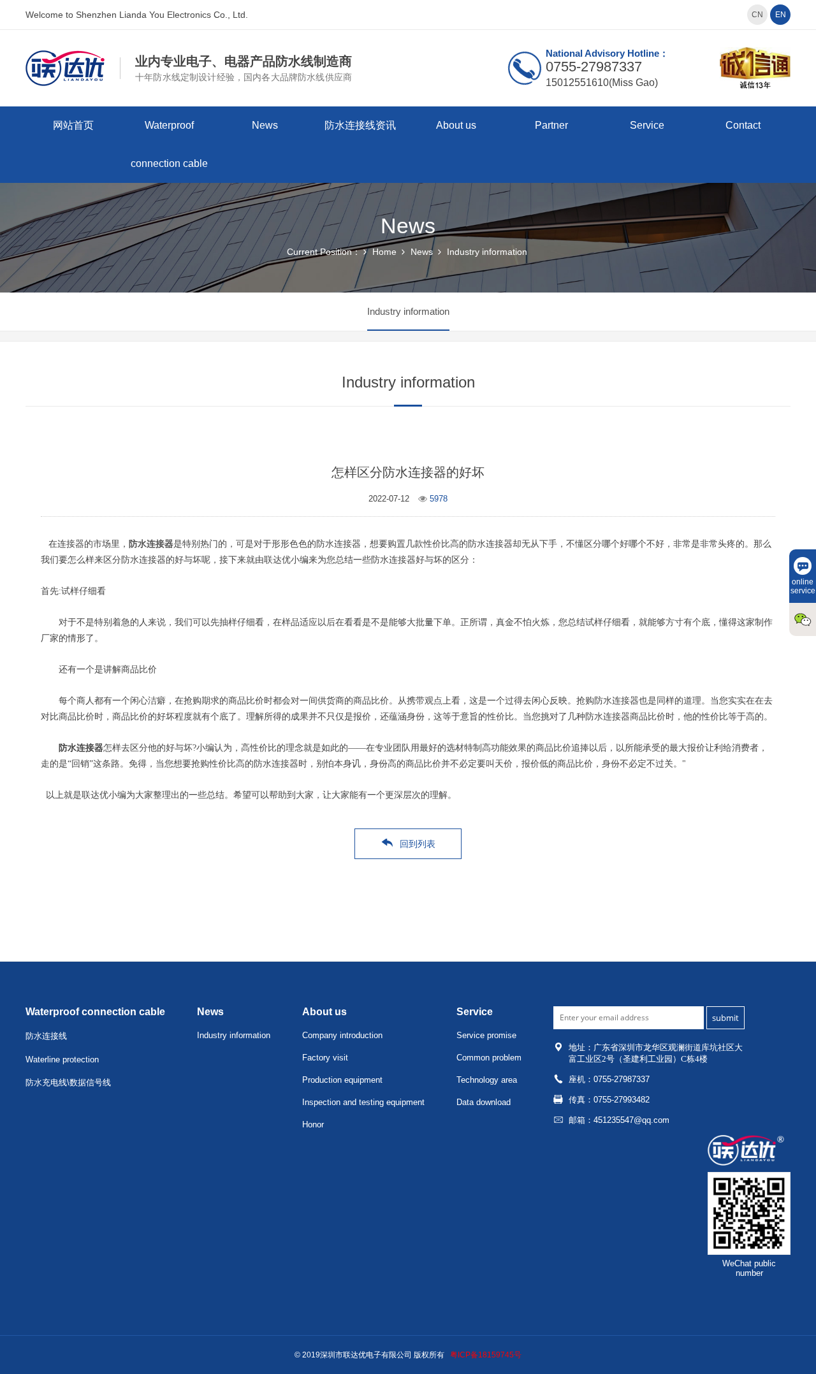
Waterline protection (62, 1059)
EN (780, 14)
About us (456, 125)
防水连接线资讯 (360, 125)
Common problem (488, 1057)
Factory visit (325, 1057)
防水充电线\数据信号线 (68, 1082)
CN (757, 14)
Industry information (487, 252)
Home (384, 252)
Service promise (486, 1035)
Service (647, 125)
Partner (551, 125)
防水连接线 (46, 1036)
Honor (313, 1124)
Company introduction (342, 1035)
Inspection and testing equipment (363, 1102)
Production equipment (342, 1080)
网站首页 (73, 125)
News (265, 125)
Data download (483, 1102)
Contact (743, 125)
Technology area (486, 1080)
